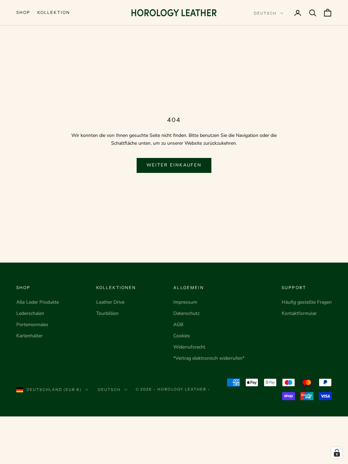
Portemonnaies (32, 324)
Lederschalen (30, 313)
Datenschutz (186, 313)
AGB (178, 324)
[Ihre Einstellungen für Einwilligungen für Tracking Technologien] (337, 453)
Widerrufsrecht (189, 347)
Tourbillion (107, 313)
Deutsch (265, 13)
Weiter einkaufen (174, 165)
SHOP (23, 12)
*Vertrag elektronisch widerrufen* (208, 358)
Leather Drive (110, 302)
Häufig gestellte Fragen (307, 302)
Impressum (185, 302)
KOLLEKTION (53, 12)
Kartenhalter (29, 336)
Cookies (181, 336)
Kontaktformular (299, 313)
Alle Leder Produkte (37, 302)
